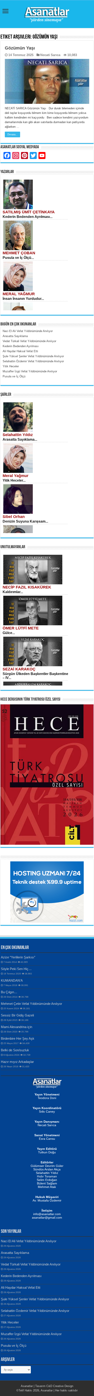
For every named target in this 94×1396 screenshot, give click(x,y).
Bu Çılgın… (9, 992)
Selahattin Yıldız (18, 435)
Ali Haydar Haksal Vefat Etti (20, 1287)
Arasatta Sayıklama (15, 1253)
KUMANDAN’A (12, 980)
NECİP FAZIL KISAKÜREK (27, 587)
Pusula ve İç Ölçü (13, 1345)
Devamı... (12, 134)
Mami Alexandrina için (16, 1027)
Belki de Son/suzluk (15, 1050)
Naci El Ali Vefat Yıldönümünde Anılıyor (28, 1241)
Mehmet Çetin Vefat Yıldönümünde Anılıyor (31, 1003)
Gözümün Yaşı (20, 48)
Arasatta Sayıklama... (20, 439)
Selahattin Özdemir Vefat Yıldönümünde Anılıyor (35, 1311)
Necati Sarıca (50, 55)
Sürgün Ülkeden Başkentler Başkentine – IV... (35, 676)
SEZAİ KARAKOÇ (19, 669)
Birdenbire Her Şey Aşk (17, 1038)
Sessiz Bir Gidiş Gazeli (17, 1015)
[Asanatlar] (47, 13)
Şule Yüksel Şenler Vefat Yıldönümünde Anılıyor (35, 1299)
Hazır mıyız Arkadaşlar (17, 1062)
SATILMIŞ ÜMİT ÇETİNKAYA (29, 212)
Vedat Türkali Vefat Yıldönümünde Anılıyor (31, 1264)
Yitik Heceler (10, 1322)
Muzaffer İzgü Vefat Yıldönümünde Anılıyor (31, 1334)
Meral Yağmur (15, 476)
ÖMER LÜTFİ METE (21, 628)
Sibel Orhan (14, 516)
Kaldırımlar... (13, 592)
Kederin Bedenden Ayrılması (21, 1276)
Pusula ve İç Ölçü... (18, 258)
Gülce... (9, 633)
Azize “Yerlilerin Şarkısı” (18, 957)
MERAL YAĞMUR (19, 294)
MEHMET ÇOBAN (19, 253)
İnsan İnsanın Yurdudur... (23, 298)
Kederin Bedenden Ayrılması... (27, 217)
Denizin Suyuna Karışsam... (25, 521)
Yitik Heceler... (14, 480)
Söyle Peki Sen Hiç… (16, 969)
